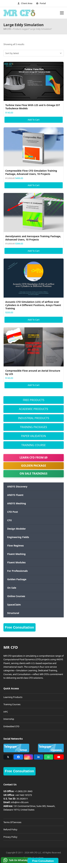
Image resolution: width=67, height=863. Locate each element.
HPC (5, 711)
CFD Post (12, 511)
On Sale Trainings (33, 473)
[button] (62, 12)
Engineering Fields (18, 537)
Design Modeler (16, 528)
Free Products (33, 400)
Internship (8, 718)
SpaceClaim (14, 604)
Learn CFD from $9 (33, 457)
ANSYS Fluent (15, 495)
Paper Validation (33, 436)
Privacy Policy (10, 836)
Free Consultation (19, 627)
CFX (9, 520)
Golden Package (33, 465)
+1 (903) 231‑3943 (23, 791)
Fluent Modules (16, 562)
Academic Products (33, 409)
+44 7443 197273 (23, 795)
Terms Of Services (12, 822)
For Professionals (17, 570)
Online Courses (16, 596)
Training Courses (11, 704)
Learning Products (12, 697)
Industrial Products (33, 418)
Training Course (33, 445)
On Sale (11, 587)
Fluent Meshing (16, 554)
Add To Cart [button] (34, 119)
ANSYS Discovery (17, 486)
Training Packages (33, 427)
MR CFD (7, 29)
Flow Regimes (15, 545)
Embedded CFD (11, 726)
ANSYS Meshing (16, 503)
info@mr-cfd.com (20, 802)
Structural (13, 613)
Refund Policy (10, 829)
